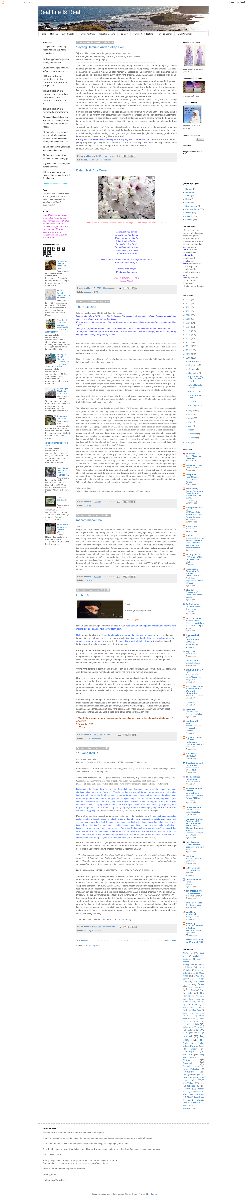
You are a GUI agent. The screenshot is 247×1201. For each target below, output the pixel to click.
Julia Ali (190, 535)
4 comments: (109, 156)
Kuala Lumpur (193, 1021)
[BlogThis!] (126, 156)
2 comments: (109, 502)
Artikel (196, 956)
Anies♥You (191, 454)
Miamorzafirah (193, 635)
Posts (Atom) (94, 945)
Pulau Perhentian (184, 34)
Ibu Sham (190, 856)
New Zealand (191, 206)
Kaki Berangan (193, 842)
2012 (188, 346)
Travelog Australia (87, 34)
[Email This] (123, 156)
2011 (188, 350)
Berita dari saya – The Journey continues (193, 608)
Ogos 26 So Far (192, 468)
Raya (185, 1074)
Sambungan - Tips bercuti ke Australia (63, 391)
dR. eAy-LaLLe (193, 554)
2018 (188, 323)
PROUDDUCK (192, 661)
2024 (188, 299)
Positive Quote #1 (193, 781)
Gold (202, 990)
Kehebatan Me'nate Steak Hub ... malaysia (63, 264)
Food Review (191, 990)
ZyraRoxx (190, 709)
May (190, 422)
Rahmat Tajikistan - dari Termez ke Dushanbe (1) (194, 498)
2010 (188, 354)
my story (87, 506)
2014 (188, 338)
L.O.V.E (95, 292)
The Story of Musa (193, 905)
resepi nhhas (189, 1077)
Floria (188, 196)
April (190, 426)
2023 (188, 303)
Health (99, 160)
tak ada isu (88, 580)
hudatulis (187, 1001)
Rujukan (54, 34)
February (192, 433)
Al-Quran (187, 953)
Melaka (197, 1033)
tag (202, 1083)
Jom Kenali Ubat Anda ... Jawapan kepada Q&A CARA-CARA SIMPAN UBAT (57, 326)
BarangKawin (188, 965)
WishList (186, 1108)
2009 (188, 358)
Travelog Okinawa (107, 34)
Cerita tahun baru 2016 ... (63, 417)
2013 (188, 342)
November (193, 365)
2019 (188, 319)
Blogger (153, 1194)
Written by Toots (194, 903)
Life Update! (191, 756)
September (193, 373)
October (192, 369)
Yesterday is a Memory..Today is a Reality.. (194, 925)
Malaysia (191, 1030)
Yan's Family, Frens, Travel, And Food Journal (194, 491)
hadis (190, 993)
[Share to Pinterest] (134, 156)
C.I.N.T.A (82, 595)
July (190, 414)
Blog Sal (190, 590)
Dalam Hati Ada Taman (92, 170)
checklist (198, 970)
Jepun (201, 1007)
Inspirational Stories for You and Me (193, 571)
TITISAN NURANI (194, 891)
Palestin (193, 1049)
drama (191, 988)
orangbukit (191, 474)
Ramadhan (96, 931)
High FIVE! (190, 702)
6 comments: (110, 735)
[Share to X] (129, 156)
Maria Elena (191, 526)
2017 (188, 327)
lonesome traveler (194, 465)
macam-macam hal (89, 520)
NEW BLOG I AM (193, 654)
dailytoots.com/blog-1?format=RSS (194, 941)
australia (189, 216)
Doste (201, 984)
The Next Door (86, 307)
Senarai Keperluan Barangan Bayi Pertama (193, 728)
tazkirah (186, 1089)
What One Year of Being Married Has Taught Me (193, 677)
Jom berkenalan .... (62, 499)
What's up (190, 529)
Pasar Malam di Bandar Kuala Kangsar (192, 479)
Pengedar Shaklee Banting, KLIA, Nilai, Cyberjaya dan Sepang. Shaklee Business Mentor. (194, 824)
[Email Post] (118, 156)
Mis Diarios (191, 754)
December (193, 361)
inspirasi (87, 292)
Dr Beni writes (192, 604)
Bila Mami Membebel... (192, 913)
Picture (188, 213)
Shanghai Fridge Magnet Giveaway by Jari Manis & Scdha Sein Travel (57, 360)
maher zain (188, 1027)
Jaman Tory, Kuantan (194, 695)
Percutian (188, 1054)
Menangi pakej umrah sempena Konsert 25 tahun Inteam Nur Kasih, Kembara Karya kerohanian (195, 543)
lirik (197, 1024)
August (191, 410)
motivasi (107, 160)
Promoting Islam (191, 1066)
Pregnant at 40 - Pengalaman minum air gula (194, 594)
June (190, 418)
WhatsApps (188, 1105)
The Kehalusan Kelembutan (193, 778)
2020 (188, 315)
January (192, 437)
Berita (201, 964)
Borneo (188, 189)
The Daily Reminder (193, 1094)
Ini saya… (190, 884)
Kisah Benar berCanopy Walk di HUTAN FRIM (63, 471)
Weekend (195, 1103)
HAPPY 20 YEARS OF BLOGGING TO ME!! (194, 559)
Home (43, 34)
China (193, 973)
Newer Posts (82, 941)
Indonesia (189, 202)
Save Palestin (68, 34)
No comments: (109, 288)
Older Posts (170, 941)
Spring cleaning (192, 916)
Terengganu (197, 1091)
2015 (188, 334)
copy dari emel (90, 160)
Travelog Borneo (164, 34)
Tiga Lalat (191, 651)
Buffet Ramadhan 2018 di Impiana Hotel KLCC (195, 846)
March (191, 430)
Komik (202, 1019)
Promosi (187, 1063)
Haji (187, 199)
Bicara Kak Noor (194, 807)
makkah (189, 219)
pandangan (96, 738)
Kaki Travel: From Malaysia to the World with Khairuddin (194, 689)
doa (188, 984)
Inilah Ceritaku (193, 868)
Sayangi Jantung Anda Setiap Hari (100, 47)
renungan (195, 1074)
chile (185, 973)
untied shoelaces (193, 663)
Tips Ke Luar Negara (195, 1097)
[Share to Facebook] (131, 156)
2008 (188, 442)
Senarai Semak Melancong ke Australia (63, 294)
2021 (188, 311)
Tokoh (188, 1100)
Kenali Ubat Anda (193, 1010)
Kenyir (185, 1013)
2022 (188, 307)
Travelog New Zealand (143, 34)
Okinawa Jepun (192, 209)
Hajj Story (124, 34)
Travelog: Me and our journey (194, 764)
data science (198, 982)
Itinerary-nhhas (188, 1007)
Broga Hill (189, 192)
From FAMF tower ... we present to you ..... (62, 528)
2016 (188, 330)
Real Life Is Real (59, 12)
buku (188, 970)
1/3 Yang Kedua (87, 753)
